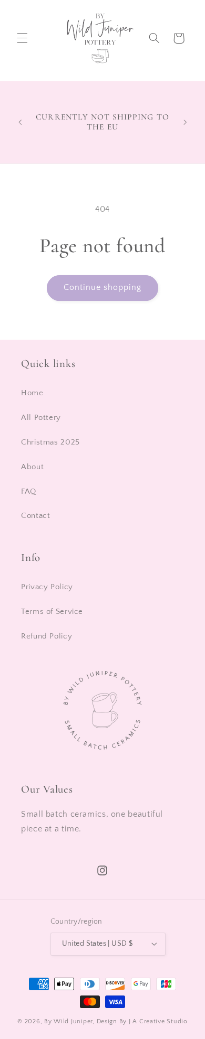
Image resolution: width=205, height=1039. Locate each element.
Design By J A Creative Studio (142, 1021)
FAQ (28, 492)
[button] (22, 38)
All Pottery (41, 418)
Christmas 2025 (50, 442)
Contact (35, 516)
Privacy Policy (47, 587)
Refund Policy (46, 636)
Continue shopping (103, 287)
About (32, 467)
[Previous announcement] (20, 122)
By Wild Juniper (68, 1021)
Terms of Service (52, 612)
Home (32, 393)
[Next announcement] (185, 122)
